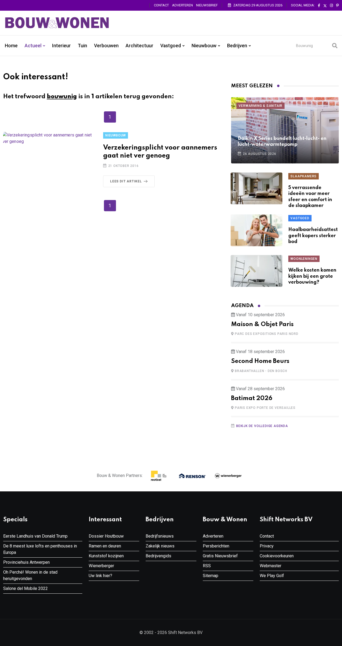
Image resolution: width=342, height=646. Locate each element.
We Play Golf (272, 575)
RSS (207, 565)
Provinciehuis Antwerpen (26, 562)
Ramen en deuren (105, 546)
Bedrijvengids (158, 555)
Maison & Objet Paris (262, 324)
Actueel (33, 45)
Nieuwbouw (204, 45)
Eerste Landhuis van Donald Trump (35, 536)
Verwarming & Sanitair (260, 106)
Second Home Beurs (260, 361)
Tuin (82, 45)
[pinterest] (337, 5)
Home (11, 45)
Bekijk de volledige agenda (262, 426)
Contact (161, 5)
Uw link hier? (100, 575)
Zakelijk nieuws (160, 546)
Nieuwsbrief (207, 5)
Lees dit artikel (126, 181)
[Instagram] (331, 5)
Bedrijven (237, 45)
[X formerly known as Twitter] (325, 5)
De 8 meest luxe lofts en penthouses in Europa (40, 549)
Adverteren (182, 5)
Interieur (61, 45)
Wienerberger (101, 565)
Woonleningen (303, 259)
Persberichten (216, 546)
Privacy (267, 546)
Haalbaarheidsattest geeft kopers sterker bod (313, 235)
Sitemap (210, 575)
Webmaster (270, 565)
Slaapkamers (303, 176)
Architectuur (139, 45)
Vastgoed (170, 45)
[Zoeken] (334, 46)
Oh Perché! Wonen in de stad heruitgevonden (30, 575)
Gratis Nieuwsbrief (220, 555)
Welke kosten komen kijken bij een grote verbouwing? (312, 276)
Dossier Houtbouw (106, 536)
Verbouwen (106, 45)
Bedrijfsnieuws (160, 536)
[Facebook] (319, 5)
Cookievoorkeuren (277, 555)
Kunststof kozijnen (106, 555)
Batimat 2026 (251, 398)
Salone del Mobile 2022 (25, 588)
